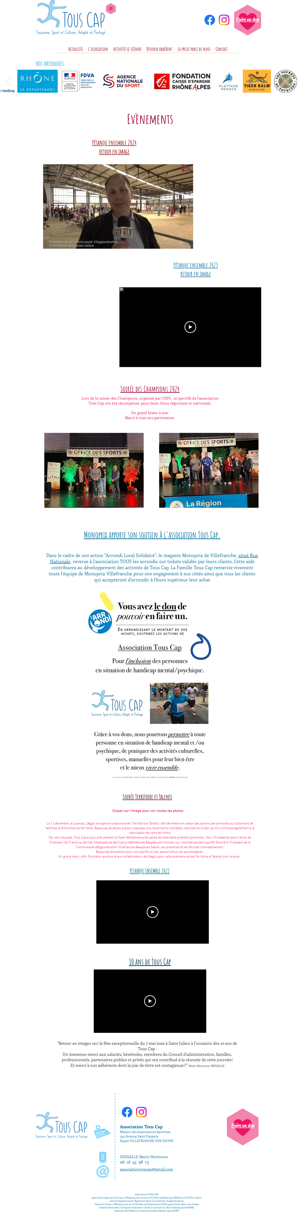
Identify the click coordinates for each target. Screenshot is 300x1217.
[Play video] (190, 327)
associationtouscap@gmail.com (146, 1169)
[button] (187, 243)
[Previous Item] (8, 81)
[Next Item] (292, 81)
